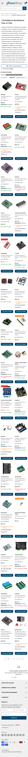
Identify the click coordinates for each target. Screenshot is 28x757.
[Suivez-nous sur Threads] (23, 735)
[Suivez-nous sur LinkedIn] (20, 735)
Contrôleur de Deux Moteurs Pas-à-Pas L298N (21, 179)
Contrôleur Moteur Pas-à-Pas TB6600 (6, 97)
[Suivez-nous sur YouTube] (14, 735)
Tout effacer (4, 77)
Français (5, 727)
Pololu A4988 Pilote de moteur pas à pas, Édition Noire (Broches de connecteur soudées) (6, 634)
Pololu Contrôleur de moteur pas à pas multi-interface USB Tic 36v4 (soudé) (21, 138)
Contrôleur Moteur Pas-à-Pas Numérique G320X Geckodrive (6, 597)
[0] (25, 3)
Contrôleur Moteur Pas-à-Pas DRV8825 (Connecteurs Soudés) (7, 180)
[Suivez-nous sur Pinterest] (11, 735)
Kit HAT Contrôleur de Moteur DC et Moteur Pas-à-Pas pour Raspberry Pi (7, 404)
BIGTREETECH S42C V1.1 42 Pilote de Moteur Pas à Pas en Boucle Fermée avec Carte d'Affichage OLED (21, 634)
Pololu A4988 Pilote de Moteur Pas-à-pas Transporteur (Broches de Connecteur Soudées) (6, 217)
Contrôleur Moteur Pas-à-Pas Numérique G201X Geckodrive (6, 138)
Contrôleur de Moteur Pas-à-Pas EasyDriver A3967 (7, 256)
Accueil (2, 13)
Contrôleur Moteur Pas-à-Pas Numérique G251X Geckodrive (20, 480)
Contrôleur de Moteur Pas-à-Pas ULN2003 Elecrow (7, 557)
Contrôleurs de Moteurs (5, 15)
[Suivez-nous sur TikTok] (17, 735)
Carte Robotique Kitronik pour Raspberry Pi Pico (20, 596)
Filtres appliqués (6, 72)
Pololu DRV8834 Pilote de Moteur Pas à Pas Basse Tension (20, 333)
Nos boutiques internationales (8, 725)
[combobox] (12, 8)
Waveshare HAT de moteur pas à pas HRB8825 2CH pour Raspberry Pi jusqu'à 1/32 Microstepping (6, 517)
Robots (6, 13)
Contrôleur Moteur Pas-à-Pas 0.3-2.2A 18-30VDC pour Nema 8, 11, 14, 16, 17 (21, 558)
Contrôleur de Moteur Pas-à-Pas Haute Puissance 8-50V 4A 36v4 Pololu (7, 366)
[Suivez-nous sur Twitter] (6, 735)
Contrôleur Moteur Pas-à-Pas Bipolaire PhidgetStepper (20, 404)
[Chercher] (24, 8)
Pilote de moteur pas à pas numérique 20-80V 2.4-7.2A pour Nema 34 (7, 480)
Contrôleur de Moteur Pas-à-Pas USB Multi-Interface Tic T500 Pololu (21, 98)
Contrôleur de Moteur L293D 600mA (21, 215)
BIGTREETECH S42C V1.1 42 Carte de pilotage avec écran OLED (6, 293)
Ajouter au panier (7, 116)
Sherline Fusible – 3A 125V (20, 516)
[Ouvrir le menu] (2, 3)
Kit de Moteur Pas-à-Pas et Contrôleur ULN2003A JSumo (20, 368)
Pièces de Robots (13, 13)
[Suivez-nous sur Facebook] (3, 735)
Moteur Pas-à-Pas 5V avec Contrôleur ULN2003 (6, 439)
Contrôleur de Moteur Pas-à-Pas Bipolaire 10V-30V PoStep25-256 (21, 440)
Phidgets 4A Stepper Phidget (7, 332)
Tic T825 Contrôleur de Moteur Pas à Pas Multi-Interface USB (20, 293)
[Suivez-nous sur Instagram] (8, 735)
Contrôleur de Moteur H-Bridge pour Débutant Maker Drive (21, 257)
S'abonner (14, 717)
